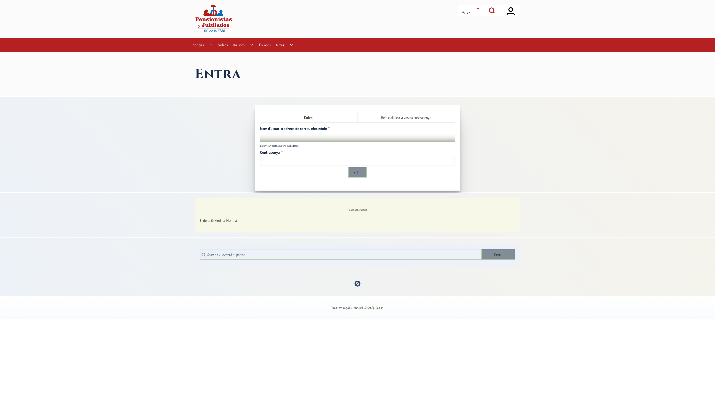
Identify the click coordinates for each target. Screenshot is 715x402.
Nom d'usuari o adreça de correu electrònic (293, 128)
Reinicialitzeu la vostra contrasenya (406, 117)
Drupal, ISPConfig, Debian (369, 308)
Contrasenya (270, 152)
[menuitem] (198, 45)
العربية (467, 11)
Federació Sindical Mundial (219, 220)
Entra (308, 117)
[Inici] (213, 19)
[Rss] (357, 283)
